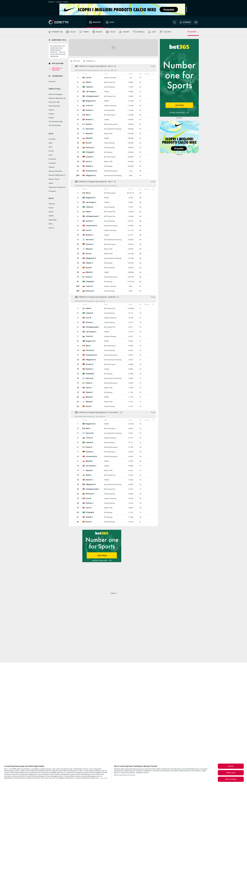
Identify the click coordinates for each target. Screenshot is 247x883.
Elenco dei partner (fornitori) (124, 775)
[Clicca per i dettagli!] (113, 77)
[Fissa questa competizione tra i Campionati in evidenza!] (115, 66)
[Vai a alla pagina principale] (63, 22)
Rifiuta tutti (230, 773)
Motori (76, 61)
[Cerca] (174, 22)
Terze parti (103, 778)
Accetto (231, 766)
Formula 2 (90, 61)
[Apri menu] (196, 22)
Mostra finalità (230, 779)
